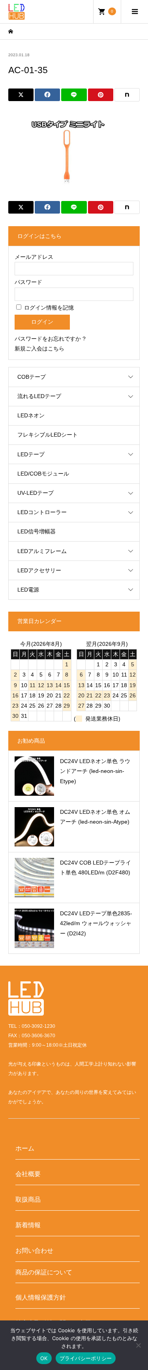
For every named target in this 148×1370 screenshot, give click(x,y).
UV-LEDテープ (35, 493)
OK (44, 1358)
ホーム (24, 1148)
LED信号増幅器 (36, 531)
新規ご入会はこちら (39, 348)
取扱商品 (28, 1199)
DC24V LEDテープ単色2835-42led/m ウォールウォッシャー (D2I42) (96, 923)
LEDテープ (31, 454)
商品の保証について (43, 1272)
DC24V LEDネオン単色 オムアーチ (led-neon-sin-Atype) (95, 817)
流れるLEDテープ (39, 396)
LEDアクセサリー (39, 570)
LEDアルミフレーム (42, 551)
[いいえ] (138, 1345)
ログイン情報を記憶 (48, 307)
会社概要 (28, 1173)
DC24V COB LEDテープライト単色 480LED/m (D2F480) (95, 867)
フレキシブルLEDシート (47, 434)
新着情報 (28, 1224)
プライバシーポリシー (86, 1358)
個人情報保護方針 (40, 1297)
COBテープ (31, 377)
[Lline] (73, 95)
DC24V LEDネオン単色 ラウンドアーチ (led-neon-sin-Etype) (95, 771)
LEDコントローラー (42, 512)
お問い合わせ (34, 1250)
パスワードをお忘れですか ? (50, 339)
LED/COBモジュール (43, 473)
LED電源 (28, 589)
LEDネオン (31, 415)
